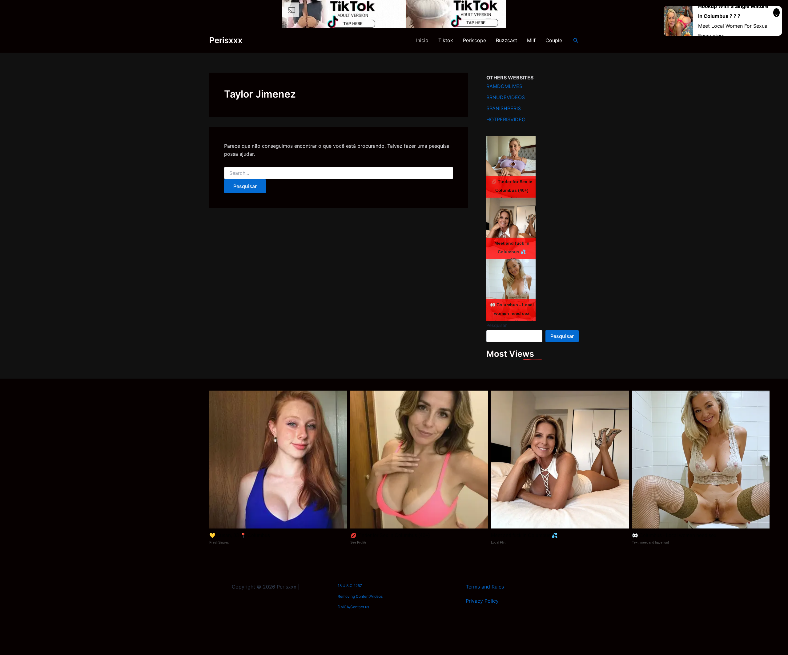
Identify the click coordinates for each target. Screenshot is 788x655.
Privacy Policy (482, 601)
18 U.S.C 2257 (350, 585)
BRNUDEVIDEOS (505, 97)
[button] (576, 40)
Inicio (422, 40)
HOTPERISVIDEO (505, 119)
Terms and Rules (485, 587)
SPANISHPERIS (503, 108)
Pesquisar (496, 325)
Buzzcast (506, 40)
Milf (531, 40)
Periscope (474, 40)
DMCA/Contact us (353, 607)
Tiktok (445, 40)
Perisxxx (226, 40)
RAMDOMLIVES (504, 86)
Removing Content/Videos (360, 596)
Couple (553, 40)
